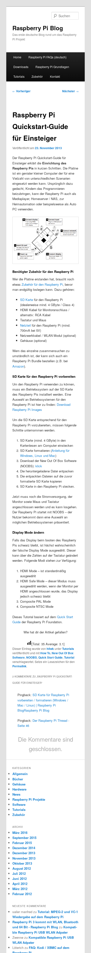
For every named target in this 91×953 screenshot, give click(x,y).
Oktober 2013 (22, 863)
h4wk (50, 648)
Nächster (70, 91)
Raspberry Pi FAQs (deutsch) (47, 57)
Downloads (20, 67)
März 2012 (19, 888)
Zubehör (37, 76)
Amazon (18, 366)
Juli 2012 (19, 873)
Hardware (19, 789)
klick (38, 466)
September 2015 (24, 837)
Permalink (19, 666)
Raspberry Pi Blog (37, 28)
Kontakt (55, 76)
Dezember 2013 (23, 853)
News (16, 794)
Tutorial (69, 657)
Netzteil (25, 325)
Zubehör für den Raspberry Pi (42, 284)
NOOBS (31, 657)
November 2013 (23, 858)
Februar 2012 (22, 894)
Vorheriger (21, 91)
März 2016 (19, 832)
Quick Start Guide (50, 657)
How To (45, 653)
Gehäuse (18, 784)
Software (18, 804)
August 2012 (21, 868)
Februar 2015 (22, 842)
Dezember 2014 (23, 847)
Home (17, 57)
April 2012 (19, 883)
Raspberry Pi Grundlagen (52, 67)
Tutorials (19, 76)
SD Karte (26, 299)
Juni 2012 (19, 878)
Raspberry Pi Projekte (28, 799)
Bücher (17, 779)
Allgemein (20, 773)
